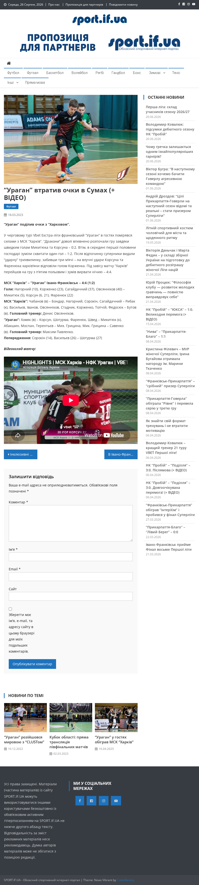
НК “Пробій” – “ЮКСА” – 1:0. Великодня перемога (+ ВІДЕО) (169, 314)
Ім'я (13, 549)
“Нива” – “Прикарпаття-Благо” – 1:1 (166, 334)
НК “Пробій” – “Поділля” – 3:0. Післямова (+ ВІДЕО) (168, 467)
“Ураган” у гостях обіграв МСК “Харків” (114, 739)
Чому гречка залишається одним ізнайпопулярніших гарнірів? (169, 151)
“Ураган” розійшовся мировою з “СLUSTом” (24, 739)
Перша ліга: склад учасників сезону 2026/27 (168, 109)
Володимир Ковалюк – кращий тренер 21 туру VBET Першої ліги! (166, 448)
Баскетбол (55, 73)
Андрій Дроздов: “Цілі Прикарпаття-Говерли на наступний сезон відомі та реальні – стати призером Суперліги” (169, 206)
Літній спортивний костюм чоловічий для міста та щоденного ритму (169, 233)
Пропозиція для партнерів (84, 4)
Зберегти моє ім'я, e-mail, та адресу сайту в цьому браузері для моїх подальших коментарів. (21, 633)
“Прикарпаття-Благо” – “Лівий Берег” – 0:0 (165, 529)
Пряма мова (35, 82)
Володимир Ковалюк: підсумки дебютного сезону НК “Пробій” (170, 129)
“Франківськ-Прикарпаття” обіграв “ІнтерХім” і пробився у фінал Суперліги (170, 510)
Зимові (154, 73)
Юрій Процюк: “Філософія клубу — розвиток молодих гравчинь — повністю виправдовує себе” (170, 289)
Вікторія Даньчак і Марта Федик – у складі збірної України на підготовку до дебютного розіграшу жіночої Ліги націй (168, 260)
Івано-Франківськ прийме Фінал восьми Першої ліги (169, 547)
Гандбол (118, 73)
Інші (11, 82)
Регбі (100, 73)
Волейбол (80, 73)
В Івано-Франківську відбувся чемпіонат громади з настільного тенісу (123, 454)
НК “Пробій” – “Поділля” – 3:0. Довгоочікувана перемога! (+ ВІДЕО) (168, 487)
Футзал (32, 73)
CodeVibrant (125, 880)
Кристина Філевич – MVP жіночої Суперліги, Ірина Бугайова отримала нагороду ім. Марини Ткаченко (167, 359)
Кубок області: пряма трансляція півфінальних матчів (69, 742)
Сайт (13, 589)
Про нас (54, 4)
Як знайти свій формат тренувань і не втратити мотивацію (167, 425)
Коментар (18, 502)
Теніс (176, 73)
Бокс (137, 73)
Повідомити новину (123, 4)
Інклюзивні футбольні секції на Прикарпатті (23, 454)
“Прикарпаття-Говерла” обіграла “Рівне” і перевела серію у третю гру (169, 403)
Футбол (13, 73)
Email (15, 569)
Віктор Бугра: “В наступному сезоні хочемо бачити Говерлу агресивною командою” (170, 176)
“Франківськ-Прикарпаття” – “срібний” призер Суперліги (170, 383)
